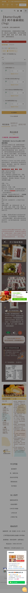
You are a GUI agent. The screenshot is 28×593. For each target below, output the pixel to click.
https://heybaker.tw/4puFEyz (17, 568)
